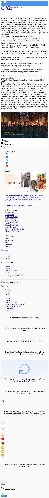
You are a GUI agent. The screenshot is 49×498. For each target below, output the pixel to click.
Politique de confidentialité (17, 274)
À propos (8, 266)
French (7, 256)
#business (8, 244)
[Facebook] (26, 157)
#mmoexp (9, 240)
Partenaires (13, 276)
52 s (3, 13)
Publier (4, 496)
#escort (8, 246)
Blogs (7, 268)
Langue (6, 250)
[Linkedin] (26, 163)
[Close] (3, 401)
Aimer (6, 141)
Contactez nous (11, 270)
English (8, 254)
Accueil (8, 298)
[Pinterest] (26, 166)
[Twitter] (26, 160)
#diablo (8, 242)
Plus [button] (7, 272)
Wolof (7, 258)
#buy (7, 238)
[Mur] (26, 154)
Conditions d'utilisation (16, 275)
